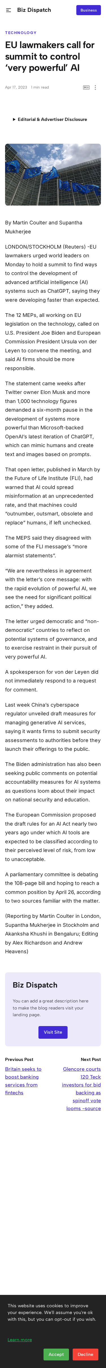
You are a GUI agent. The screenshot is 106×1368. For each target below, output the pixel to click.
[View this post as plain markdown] (86, 87)
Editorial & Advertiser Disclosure (52, 119)
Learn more (20, 1339)
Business (89, 10)
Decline (85, 1354)
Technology (21, 32)
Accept (56, 1354)
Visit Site (53, 1032)
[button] (8, 10)
